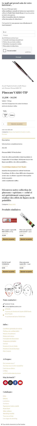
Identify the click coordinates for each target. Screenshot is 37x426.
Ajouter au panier (17, 124)
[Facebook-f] (15, 382)
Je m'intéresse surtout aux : (10, 38)
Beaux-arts (12, 132)
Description (6, 140)
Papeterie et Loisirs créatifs (14, 86)
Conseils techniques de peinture (13, 40)
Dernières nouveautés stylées (13, 44)
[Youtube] (20, 382)
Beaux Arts (12, 204)
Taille (5, 111)
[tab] (18, 140)
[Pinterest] (5, 382)
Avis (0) (4, 148)
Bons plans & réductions (11, 46)
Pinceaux (7, 88)
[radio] (5, 115)
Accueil (4, 86)
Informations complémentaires (12, 144)
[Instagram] (10, 382)
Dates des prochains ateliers (12, 42)
